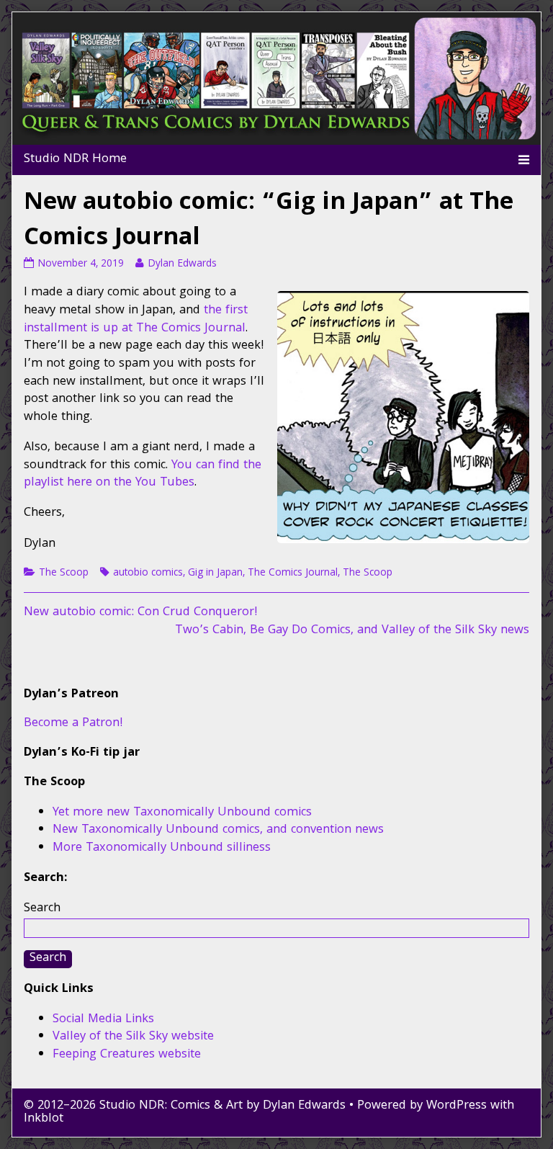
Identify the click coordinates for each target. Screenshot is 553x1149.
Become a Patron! (73, 723)
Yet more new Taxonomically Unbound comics (182, 812)
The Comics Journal (293, 573)
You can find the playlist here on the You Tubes (142, 474)
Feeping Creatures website (127, 1055)
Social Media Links (103, 1019)
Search (42, 908)
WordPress (456, 1106)
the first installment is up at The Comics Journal (136, 319)
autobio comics (148, 573)
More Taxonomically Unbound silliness (162, 848)
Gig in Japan (215, 573)
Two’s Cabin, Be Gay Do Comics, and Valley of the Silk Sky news (352, 630)
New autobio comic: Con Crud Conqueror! (141, 612)
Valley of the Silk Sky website (133, 1037)
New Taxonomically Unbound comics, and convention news (218, 830)
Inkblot (43, 1119)
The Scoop (64, 573)
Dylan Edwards (182, 264)
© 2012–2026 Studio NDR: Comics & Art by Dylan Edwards (185, 1106)
